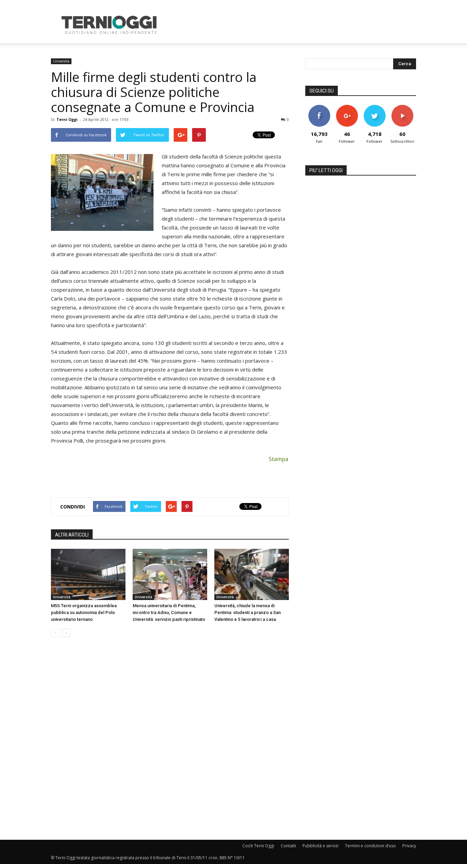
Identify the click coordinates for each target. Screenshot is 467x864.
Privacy (409, 846)
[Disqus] (170, 739)
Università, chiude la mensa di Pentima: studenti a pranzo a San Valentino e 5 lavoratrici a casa (247, 612)
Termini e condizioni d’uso (370, 846)
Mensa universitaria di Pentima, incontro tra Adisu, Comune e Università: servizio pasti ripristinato (169, 612)
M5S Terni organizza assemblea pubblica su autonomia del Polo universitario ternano (84, 612)
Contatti (288, 846)
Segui (347, 107)
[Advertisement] (291, 25)
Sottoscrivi (402, 107)
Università (61, 61)
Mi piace (319, 107)
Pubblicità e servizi (320, 846)
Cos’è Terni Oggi (258, 846)
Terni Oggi (67, 119)
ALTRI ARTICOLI (72, 535)
